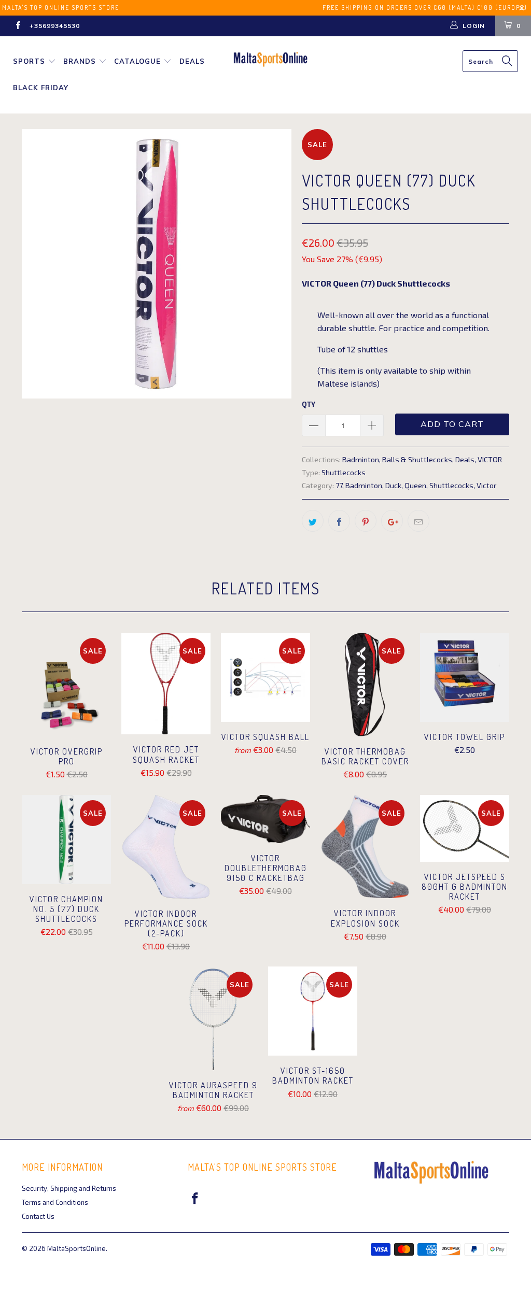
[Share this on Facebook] (339, 521)
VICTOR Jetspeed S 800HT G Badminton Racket (464, 828)
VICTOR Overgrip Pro (66, 684)
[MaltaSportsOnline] (270, 59)
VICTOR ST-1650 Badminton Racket (312, 1011)
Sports (29, 61)
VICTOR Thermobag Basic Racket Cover (365, 684)
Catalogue (137, 61)
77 (339, 485)
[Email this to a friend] (418, 521)
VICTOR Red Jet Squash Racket (166, 684)
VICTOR (490, 459)
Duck (393, 485)
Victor (486, 485)
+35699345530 (55, 26)
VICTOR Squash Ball (265, 677)
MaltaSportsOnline (76, 1248)
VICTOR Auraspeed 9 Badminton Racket (213, 1018)
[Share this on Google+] (392, 521)
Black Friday (40, 87)
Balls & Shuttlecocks (417, 459)
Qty (308, 404)
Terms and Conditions (55, 1202)
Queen (415, 485)
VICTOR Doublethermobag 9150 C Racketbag (265, 819)
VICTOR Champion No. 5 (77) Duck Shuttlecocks (66, 839)
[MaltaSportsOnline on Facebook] (17, 26)
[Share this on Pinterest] (365, 521)
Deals (192, 61)
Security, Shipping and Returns (69, 1188)
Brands (79, 61)
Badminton (360, 459)
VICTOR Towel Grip (464, 677)
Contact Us (38, 1216)
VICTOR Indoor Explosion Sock (365, 847)
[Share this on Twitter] (313, 521)
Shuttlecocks (344, 472)
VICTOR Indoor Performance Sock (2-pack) (166, 847)
